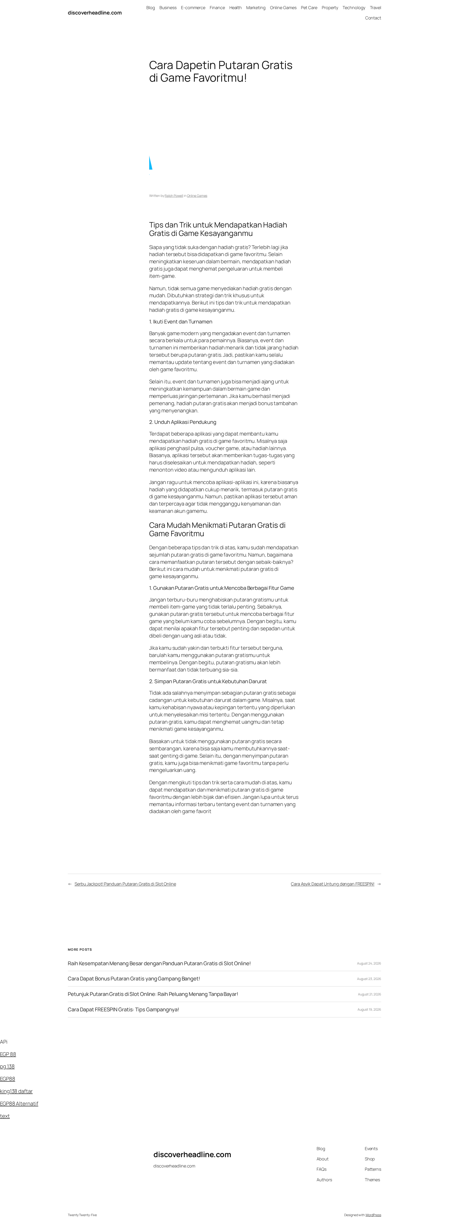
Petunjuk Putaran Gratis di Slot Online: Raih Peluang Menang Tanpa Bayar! (153, 994)
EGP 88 (8, 1054)
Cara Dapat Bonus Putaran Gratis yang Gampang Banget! (134, 979)
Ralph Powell (174, 195)
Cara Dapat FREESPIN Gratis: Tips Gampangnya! (123, 1010)
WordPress (373, 1215)
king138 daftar (16, 1091)
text (5, 1115)
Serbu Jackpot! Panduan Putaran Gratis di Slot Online (125, 884)
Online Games (197, 195)
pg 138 (7, 1066)
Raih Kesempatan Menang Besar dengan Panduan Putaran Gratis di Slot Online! (159, 963)
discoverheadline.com (95, 12)
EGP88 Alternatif (19, 1103)
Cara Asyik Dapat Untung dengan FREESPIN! (332, 884)
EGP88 (7, 1078)
